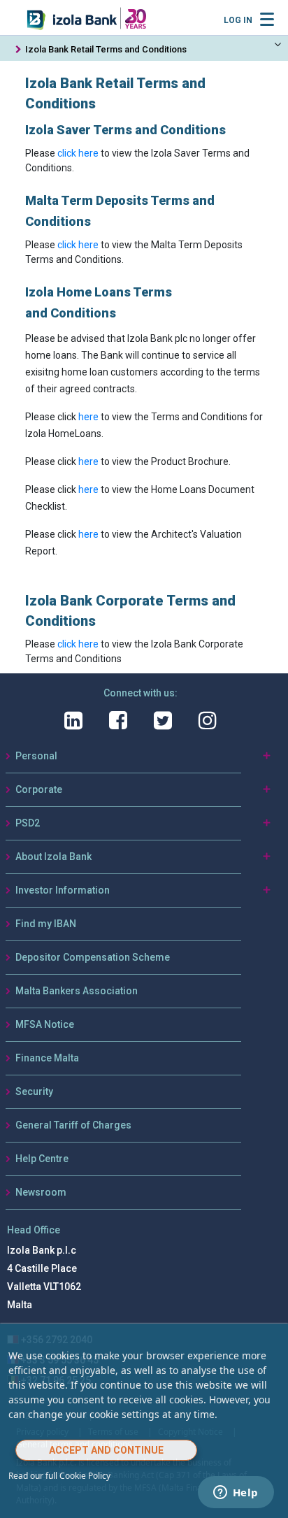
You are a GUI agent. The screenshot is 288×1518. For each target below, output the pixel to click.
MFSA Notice (44, 1024)
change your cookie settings (93, 1414)
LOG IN (238, 20)
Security (34, 1091)
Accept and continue (106, 1450)
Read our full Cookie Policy (59, 1476)
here (88, 416)
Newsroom (40, 1192)
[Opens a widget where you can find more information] (235, 1493)
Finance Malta (47, 1058)
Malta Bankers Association (76, 990)
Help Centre (42, 1158)
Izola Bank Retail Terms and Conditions (106, 49)
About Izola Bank (53, 856)
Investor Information (62, 890)
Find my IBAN (45, 923)
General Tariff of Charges (73, 1125)
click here (78, 153)
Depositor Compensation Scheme (92, 957)
